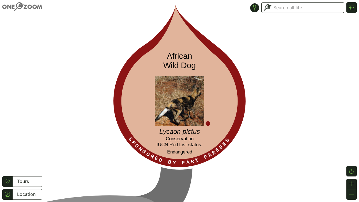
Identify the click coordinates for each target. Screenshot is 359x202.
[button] (7, 181)
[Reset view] (351, 171)
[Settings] (351, 8)
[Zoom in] (351, 184)
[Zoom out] (351, 194)
